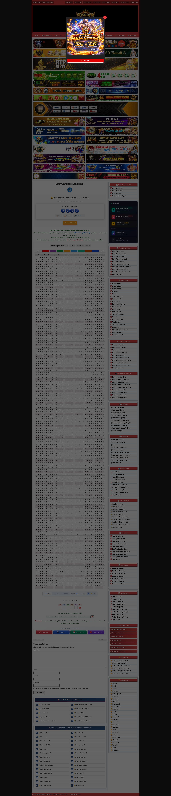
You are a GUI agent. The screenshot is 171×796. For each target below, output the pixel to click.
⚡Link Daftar (85, 60)
